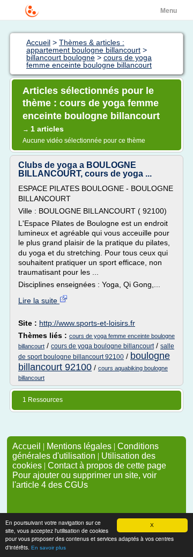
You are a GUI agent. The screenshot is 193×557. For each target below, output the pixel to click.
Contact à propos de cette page (107, 465)
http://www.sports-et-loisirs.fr (87, 323)
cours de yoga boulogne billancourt (102, 346)
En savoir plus (48, 548)
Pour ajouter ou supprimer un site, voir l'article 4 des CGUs (84, 480)
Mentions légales (79, 446)
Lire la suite (39, 300)
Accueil (26, 446)
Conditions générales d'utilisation (85, 451)
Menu (168, 10)
